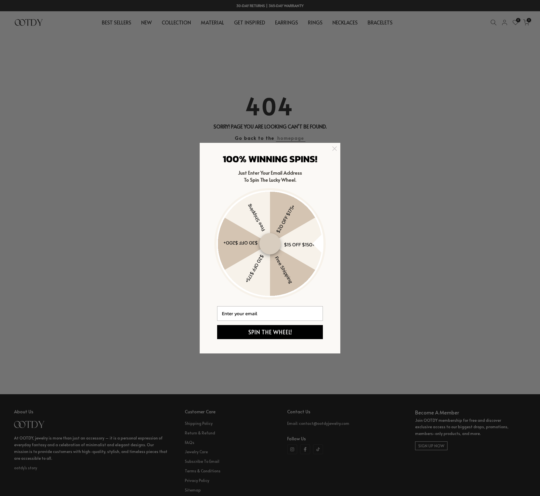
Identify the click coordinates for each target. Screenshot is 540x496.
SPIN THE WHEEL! (270, 332)
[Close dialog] (334, 149)
